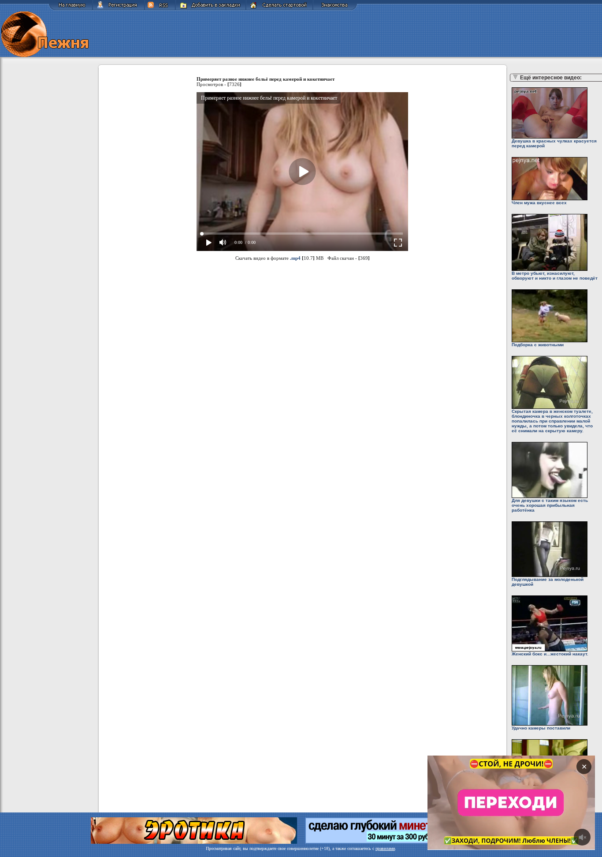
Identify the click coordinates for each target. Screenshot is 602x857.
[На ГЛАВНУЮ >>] (70, 9)
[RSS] (160, 9)
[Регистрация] (119, 9)
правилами (385, 848)
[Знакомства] (335, 9)
